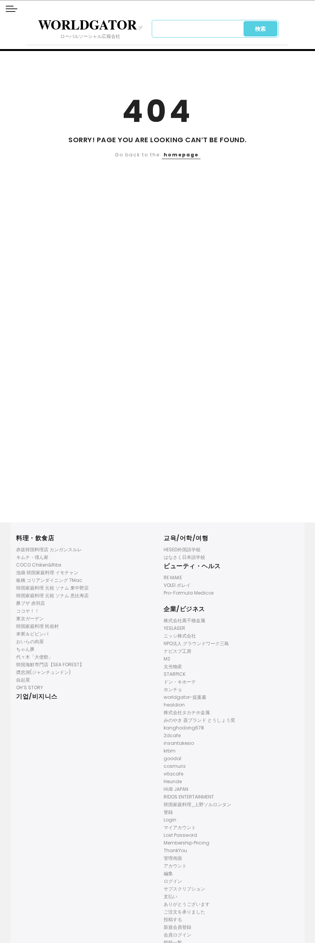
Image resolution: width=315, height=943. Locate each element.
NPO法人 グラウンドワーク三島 (196, 643)
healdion (174, 705)
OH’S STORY (29, 687)
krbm (170, 751)
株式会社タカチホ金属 (187, 712)
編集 (168, 873)
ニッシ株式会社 (180, 635)
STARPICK (175, 674)
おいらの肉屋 (30, 641)
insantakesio (179, 743)
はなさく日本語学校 (184, 557)
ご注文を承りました (184, 912)
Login (170, 819)
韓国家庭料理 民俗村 (37, 626)
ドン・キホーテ (180, 681)
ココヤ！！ (27, 611)
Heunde (173, 781)
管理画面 (173, 858)
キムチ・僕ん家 (32, 557)
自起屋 (23, 680)
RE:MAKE (173, 577)
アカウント (175, 866)
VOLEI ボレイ (177, 585)
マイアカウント (180, 827)
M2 (167, 659)
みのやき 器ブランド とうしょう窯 (199, 720)
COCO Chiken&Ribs (38, 565)
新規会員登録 (177, 927)
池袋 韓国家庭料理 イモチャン (47, 572)
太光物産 (173, 666)
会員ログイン (177, 935)
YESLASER (174, 628)
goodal (172, 758)
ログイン (173, 881)
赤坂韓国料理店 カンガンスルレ (49, 549)
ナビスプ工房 (177, 651)
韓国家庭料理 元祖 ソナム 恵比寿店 (52, 595)
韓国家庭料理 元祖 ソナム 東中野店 (52, 588)
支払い (170, 896)
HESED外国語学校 (182, 549)
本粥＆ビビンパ (32, 634)
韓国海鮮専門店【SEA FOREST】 (50, 664)
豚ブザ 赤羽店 (30, 603)
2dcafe (172, 735)
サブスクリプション (184, 889)
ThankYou (175, 850)
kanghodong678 (184, 727)
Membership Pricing (186, 843)
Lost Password (180, 835)
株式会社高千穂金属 (184, 620)
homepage (181, 154)
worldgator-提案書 (185, 697)
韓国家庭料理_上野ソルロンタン (197, 804)
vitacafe (173, 773)
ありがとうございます (187, 904)
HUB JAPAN (176, 789)
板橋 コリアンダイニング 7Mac (49, 580)
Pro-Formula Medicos (189, 593)
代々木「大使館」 (34, 657)
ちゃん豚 (25, 649)
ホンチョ (173, 689)
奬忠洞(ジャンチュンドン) (43, 672)
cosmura (175, 766)
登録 (168, 812)
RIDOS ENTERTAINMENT (189, 797)
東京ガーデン (30, 618)
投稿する (173, 919)
